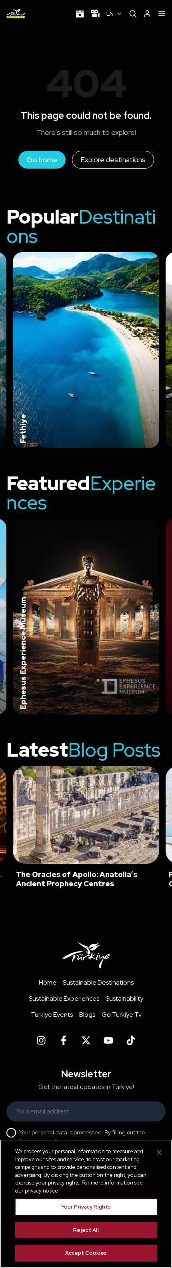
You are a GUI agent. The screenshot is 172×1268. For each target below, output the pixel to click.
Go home (42, 159)
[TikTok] (131, 1040)
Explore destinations (113, 159)
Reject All (85, 1230)
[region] (86, 1204)
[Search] (133, 14)
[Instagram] (41, 1040)
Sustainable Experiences (64, 998)
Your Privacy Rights (86, 1206)
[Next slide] (153, 350)
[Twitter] (86, 1040)
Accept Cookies (86, 1253)
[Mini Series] (95, 13)
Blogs (87, 1014)
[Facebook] (64, 1040)
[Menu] (162, 14)
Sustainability (124, 998)
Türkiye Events (52, 1014)
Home (47, 982)
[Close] (159, 1152)
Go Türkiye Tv (122, 1014)
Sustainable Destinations (98, 982)
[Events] (80, 14)
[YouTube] (108, 1040)
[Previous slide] (16, 350)
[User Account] (147, 14)
